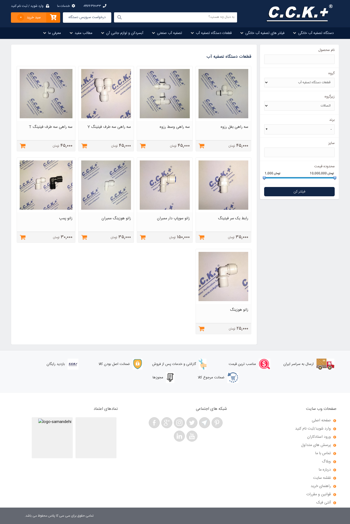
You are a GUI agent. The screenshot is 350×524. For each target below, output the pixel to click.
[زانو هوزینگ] (223, 303)
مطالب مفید (83, 33)
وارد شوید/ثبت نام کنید (313, 428)
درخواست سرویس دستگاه (87, 17)
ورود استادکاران (319, 437)
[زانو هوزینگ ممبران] (106, 211)
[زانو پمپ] (46, 211)
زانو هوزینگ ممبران (116, 218)
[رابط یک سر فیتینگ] (223, 211)
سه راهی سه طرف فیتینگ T (50, 127)
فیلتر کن (299, 192)
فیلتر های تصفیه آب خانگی (264, 33)
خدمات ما (63, 6)
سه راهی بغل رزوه (234, 127)
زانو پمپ (65, 218)
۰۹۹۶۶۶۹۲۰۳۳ (92, 6)
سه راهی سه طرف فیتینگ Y (109, 127)
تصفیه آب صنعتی (169, 33)
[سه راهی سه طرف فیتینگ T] (46, 120)
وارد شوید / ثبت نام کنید (27, 6)
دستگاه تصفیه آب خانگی (316, 33)
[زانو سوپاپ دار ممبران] (164, 211)
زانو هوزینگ (239, 310)
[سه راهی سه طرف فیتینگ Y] (106, 120)
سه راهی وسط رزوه (175, 127)
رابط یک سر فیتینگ (233, 218)
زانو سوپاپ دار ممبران (173, 218)
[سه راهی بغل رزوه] (223, 120)
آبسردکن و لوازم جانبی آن (124, 33)
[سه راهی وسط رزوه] (164, 120)
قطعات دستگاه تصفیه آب (214, 33)
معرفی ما (54, 33)
